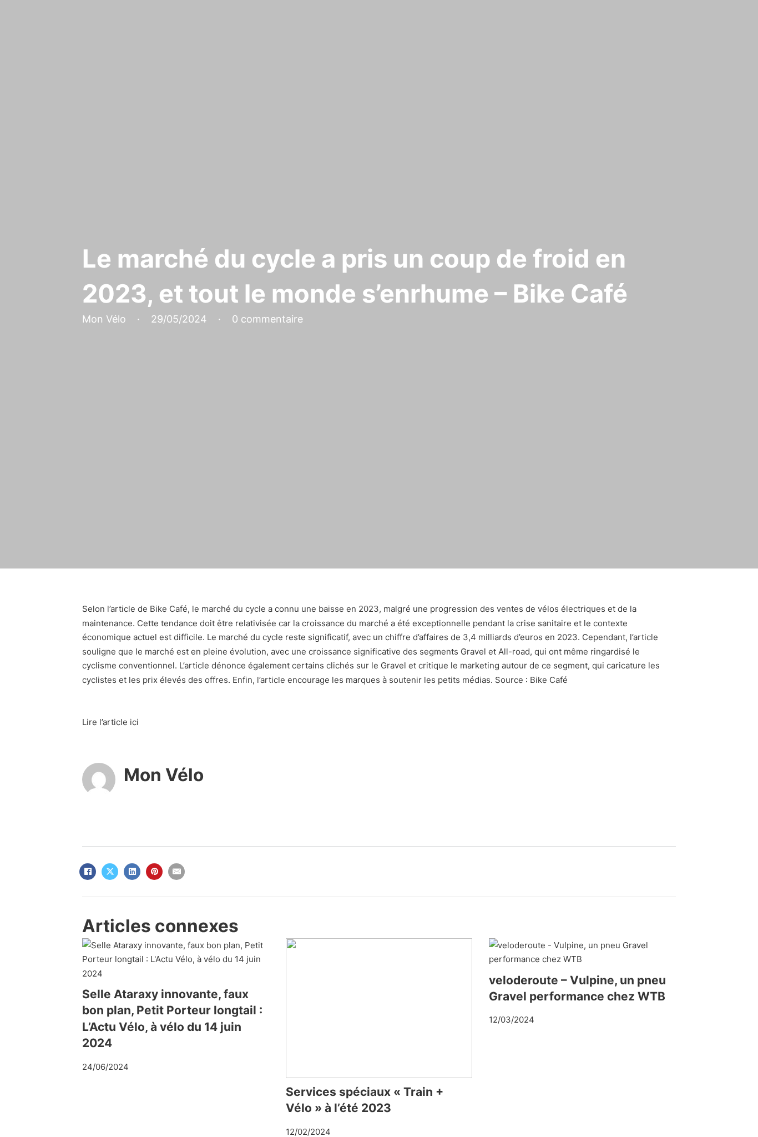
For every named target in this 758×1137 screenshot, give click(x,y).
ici (134, 722)
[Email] (176, 871)
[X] (110, 871)
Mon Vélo (164, 775)
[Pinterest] (154, 871)
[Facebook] (87, 871)
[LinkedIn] (132, 871)
